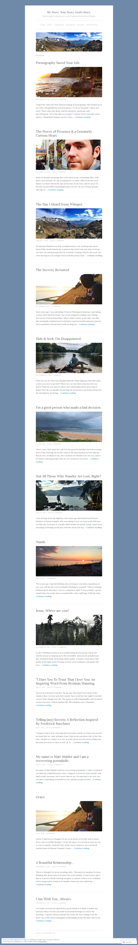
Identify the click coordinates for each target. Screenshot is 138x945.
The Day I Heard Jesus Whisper (59, 204)
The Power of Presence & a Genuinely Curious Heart (64, 133)
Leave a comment (59, 99)
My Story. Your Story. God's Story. (69, 12)
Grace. (40, 797)
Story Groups (91, 25)
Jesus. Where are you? (52, 611)
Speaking (80, 25)
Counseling (59, 25)
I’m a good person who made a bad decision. (68, 407)
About (49, 25)
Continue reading (82, 117)
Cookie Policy (42, 941)
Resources (70, 25)
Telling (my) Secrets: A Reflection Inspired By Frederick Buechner (67, 722)
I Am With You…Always (53, 899)
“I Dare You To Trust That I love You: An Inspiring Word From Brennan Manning (65, 681)
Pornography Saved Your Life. (58, 63)
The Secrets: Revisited (52, 270)
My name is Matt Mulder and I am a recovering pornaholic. (62, 759)
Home (43, 25)
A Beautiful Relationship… (55, 863)
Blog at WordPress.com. (46, 933)
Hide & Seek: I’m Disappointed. (58, 339)
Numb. (41, 542)
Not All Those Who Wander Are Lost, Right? (68, 476)
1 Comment (56, 306)
